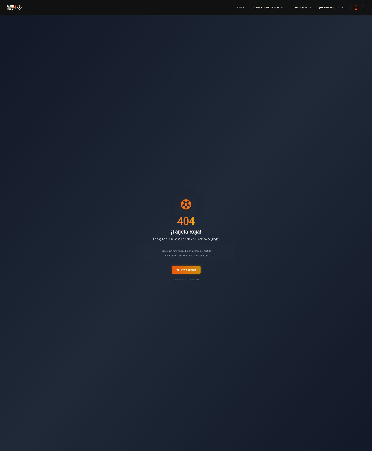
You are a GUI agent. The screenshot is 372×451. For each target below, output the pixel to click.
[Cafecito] (362, 7)
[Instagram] (356, 8)
